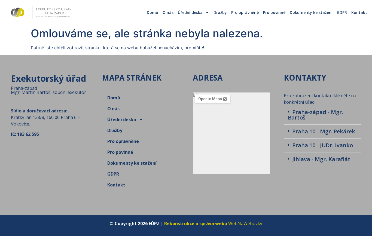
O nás (168, 12)
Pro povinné (274, 12)
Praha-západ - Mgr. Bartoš (315, 114)
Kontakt (359, 12)
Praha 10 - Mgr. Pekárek (323, 131)
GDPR (342, 12)
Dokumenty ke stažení (311, 12)
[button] (322, 115)
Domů (152, 12)
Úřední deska (190, 12)
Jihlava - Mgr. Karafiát (321, 159)
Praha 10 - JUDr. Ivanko (322, 145)
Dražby (220, 12)
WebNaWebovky (213, 223)
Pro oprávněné (245, 12)
